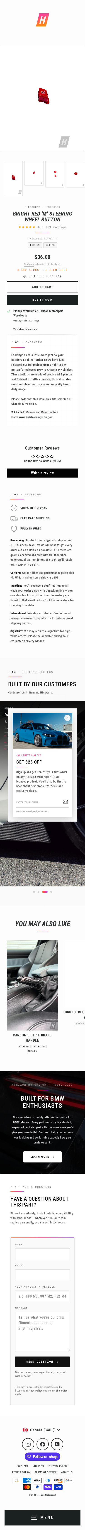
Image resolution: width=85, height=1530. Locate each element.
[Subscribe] (65, 801)
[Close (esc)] (67, 718)
